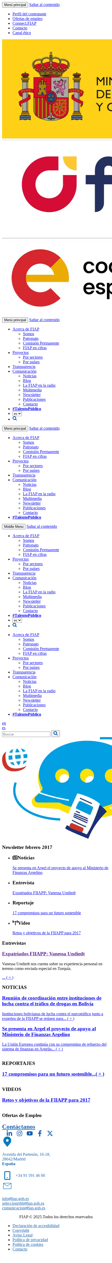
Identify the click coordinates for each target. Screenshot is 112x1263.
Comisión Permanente (41, 343)
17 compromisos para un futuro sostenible (47, 913)
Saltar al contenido (44, 4)
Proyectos (21, 352)
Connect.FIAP (24, 23)
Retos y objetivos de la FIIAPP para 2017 (47, 933)
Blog (27, 380)
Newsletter (32, 394)
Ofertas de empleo (27, 18)
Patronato (31, 338)
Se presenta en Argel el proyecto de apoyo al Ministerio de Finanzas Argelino (49, 1031)
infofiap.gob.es (15, 1198)
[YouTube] (30, 1133)
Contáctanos (18, 1126)
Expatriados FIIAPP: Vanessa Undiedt (44, 893)
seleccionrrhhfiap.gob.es (23, 1203)
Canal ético (22, 32)
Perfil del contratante (29, 14)
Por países (31, 362)
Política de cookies (28, 1244)
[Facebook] (40, 1133)
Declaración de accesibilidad (36, 1225)
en (4, 723)
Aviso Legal (23, 1235)
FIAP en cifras (35, 348)
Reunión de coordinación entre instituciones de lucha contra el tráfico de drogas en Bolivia (51, 1000)
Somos (28, 334)
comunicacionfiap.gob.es (23, 1208)
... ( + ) (7, 977)
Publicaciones (34, 399)
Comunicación (24, 371)
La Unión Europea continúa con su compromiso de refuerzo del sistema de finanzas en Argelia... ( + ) (54, 1046)
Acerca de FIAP (26, 329)
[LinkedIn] (9, 1133)
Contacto (20, 28)
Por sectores (33, 357)
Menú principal (15, 5)
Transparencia (24, 366)
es (3, 728)
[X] (50, 1133)
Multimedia (32, 390)
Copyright (21, 1230)
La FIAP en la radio (39, 385)
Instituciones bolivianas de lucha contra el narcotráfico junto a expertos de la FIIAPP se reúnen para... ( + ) (52, 1016)
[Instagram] (19, 1133)
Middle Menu (13, 527)
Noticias (29, 376)
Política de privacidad (30, 1239)
